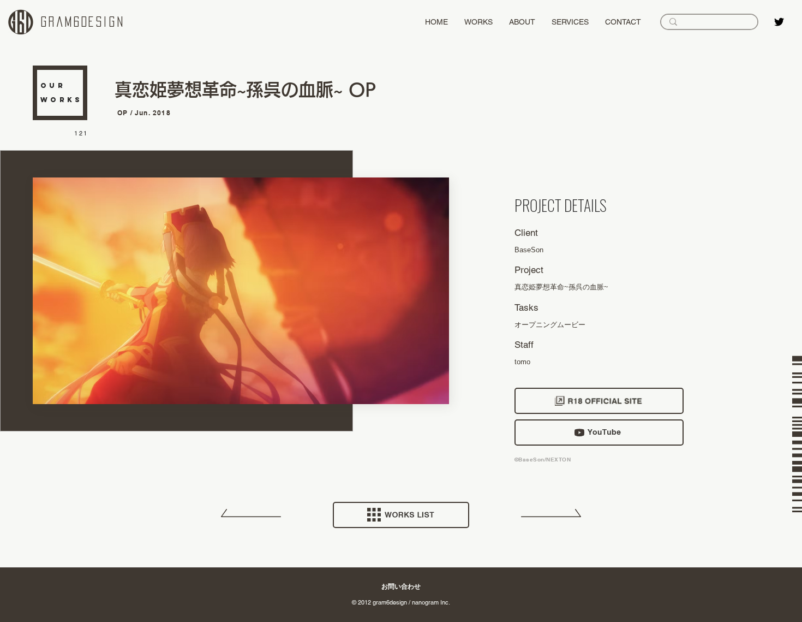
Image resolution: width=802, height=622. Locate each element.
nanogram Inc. (431, 602)
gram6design (83, 22)
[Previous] (251, 517)
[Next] (551, 517)
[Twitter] (779, 21)
